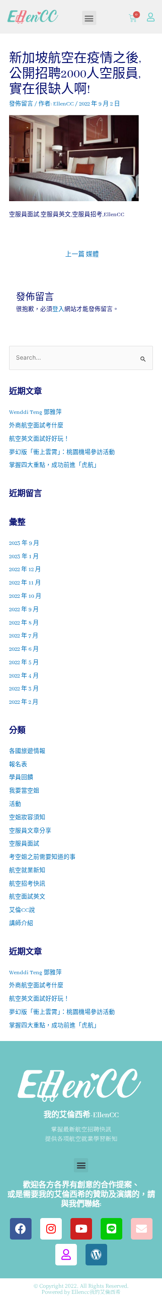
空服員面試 (24, 844)
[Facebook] (21, 1229)
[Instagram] (51, 1229)
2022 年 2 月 (23, 702)
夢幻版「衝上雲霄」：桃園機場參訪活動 (62, 452)
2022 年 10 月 (25, 596)
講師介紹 (21, 923)
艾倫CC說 (22, 910)
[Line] (111, 1229)
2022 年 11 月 (25, 583)
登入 (58, 309)
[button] (89, 18)
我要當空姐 (24, 791)
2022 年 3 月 (24, 689)
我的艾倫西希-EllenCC (81, 1115)
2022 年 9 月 (24, 609)
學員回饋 (21, 777)
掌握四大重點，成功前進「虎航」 (54, 465)
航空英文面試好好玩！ (39, 439)
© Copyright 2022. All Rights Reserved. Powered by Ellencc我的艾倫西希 (81, 1288)
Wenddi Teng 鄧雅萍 (35, 412)
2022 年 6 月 (24, 649)
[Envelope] (141, 1229)
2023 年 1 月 (24, 556)
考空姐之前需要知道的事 (42, 857)
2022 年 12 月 (25, 569)
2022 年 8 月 (24, 623)
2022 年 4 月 (24, 676)
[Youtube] (81, 1229)
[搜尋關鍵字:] (81, 358)
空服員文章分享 (30, 831)
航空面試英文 (27, 897)
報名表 (18, 764)
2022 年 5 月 (24, 662)
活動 (15, 804)
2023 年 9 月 (24, 543)
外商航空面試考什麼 (36, 426)
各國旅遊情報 (27, 751)
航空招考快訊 (27, 884)
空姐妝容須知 (27, 817)
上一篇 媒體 (82, 254)
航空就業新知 (27, 870)
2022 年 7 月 (23, 636)
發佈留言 (21, 104)
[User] (150, 17)
